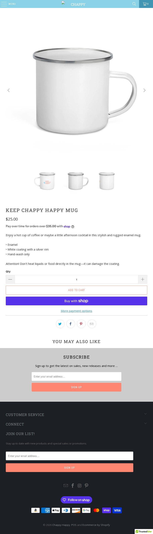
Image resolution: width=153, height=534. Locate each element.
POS (73, 525)
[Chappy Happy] (76, 4)
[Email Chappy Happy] (66, 485)
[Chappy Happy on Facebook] (73, 485)
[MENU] (2, 4)
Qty (8, 271)
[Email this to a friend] (91, 323)
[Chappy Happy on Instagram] (80, 485)
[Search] (134, 4)
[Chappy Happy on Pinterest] (87, 485)
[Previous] (9, 90)
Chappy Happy (61, 525)
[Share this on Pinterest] (81, 323)
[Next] (144, 90)
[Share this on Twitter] (60, 323)
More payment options (76, 311)
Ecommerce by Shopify (96, 525)
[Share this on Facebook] (70, 323)
